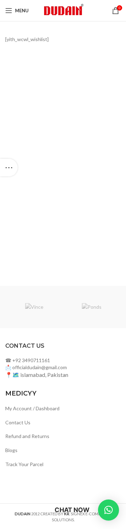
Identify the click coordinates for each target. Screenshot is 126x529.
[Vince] (34, 307)
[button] (108, 510)
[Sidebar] (9, 167)
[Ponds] (92, 307)
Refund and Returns (27, 436)
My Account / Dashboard (32, 408)
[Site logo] (63, 10)
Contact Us (17, 422)
